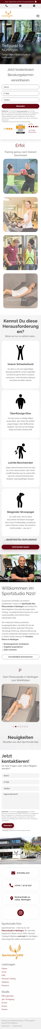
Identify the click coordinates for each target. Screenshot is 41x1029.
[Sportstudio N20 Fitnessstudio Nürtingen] (7, 14)
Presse (4, 1006)
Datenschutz (17, 1026)
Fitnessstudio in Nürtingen (13, 931)
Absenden (20, 106)
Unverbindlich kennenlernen (20, 657)
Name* (6, 87)
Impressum (6, 1026)
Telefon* (7, 100)
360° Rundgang (8, 999)
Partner (5, 1009)
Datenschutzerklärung (22, 111)
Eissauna (5, 985)
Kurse (4, 972)
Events (4, 1003)
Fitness (4, 969)
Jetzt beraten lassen (20, 547)
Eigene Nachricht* (11, 794)
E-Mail (6, 93)
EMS (3, 975)
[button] (13, 726)
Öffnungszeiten (8, 996)
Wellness (5, 982)
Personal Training (9, 979)
